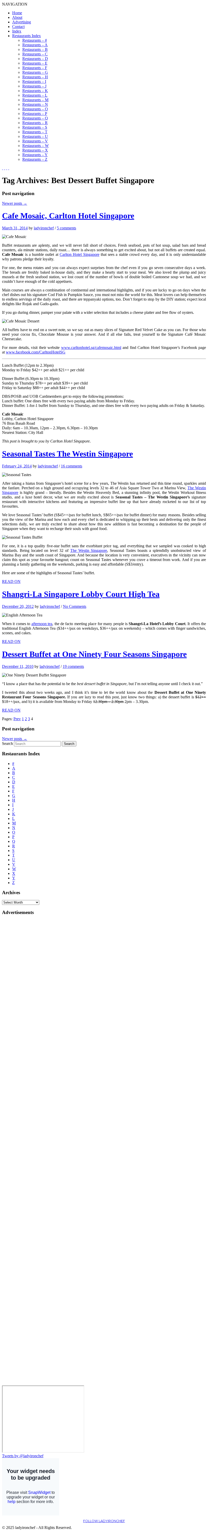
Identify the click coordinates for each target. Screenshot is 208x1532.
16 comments (71, 466)
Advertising (21, 22)
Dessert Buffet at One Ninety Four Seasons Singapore (94, 654)
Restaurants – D (35, 58)
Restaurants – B (35, 49)
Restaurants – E (34, 63)
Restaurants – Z (34, 159)
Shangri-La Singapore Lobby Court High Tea (81, 594)
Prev (17, 719)
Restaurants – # (34, 40)
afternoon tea (41, 624)
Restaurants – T (34, 132)
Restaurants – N (35, 104)
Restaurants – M (35, 100)
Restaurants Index (26, 36)
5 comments (66, 228)
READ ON (11, 581)
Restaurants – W (35, 145)
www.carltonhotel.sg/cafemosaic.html (91, 347)
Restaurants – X (35, 150)
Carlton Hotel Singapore (79, 254)
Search (7, 743)
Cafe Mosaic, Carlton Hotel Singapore (68, 215)
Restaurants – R (35, 123)
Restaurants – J (34, 86)
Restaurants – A (35, 45)
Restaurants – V (35, 141)
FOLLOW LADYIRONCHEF (104, 1521)
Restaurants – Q (35, 118)
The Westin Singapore (88, 550)
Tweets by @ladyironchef (22, 1456)
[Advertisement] (22, 996)
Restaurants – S (34, 127)
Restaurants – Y (35, 155)
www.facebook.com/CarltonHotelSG (35, 352)
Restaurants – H (35, 77)
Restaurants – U (35, 136)
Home (17, 13)
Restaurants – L (34, 95)
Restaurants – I (34, 81)
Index (16, 31)
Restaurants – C (35, 54)
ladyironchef (44, 228)
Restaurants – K (35, 91)
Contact (18, 26)
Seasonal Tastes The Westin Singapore (67, 453)
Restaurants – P (34, 113)
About (17, 17)
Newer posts (14, 203)
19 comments (73, 666)
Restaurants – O (35, 109)
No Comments (74, 606)
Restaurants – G (35, 72)
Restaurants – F (34, 68)
